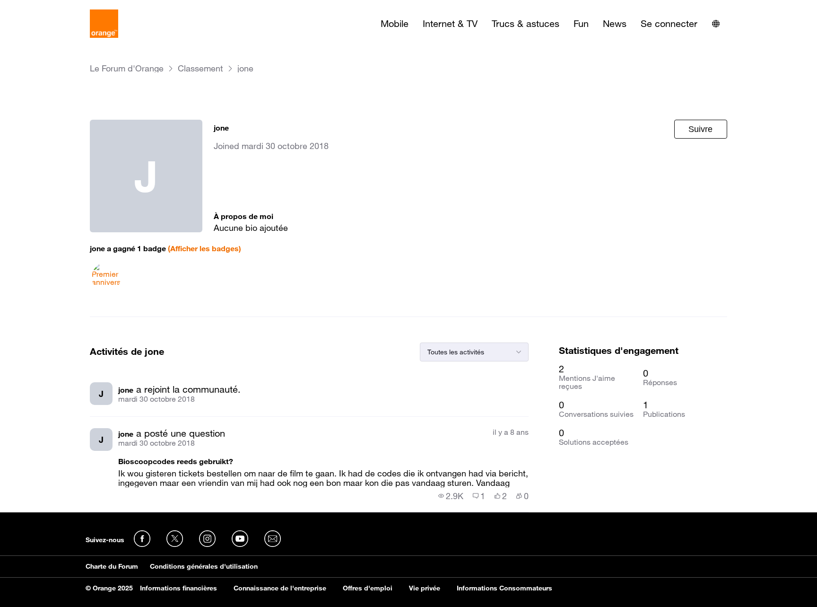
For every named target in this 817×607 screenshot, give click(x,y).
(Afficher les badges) (204, 248)
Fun (581, 23)
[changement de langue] (715, 23)
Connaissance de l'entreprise (280, 588)
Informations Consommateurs (504, 588)
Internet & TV (450, 23)
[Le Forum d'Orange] (104, 23)
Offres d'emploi (367, 588)
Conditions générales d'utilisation (204, 566)
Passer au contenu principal (50, 7)
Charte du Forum (112, 566)
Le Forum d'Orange (127, 68)
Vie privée (424, 588)
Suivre (700, 129)
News (614, 23)
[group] (450, 496)
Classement (200, 68)
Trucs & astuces (525, 23)
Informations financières (178, 588)
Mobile (394, 23)
